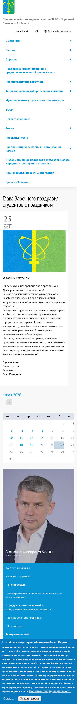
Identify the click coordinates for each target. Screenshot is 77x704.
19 (31, 445)
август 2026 (12, 395)
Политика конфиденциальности (50, 691)
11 (21, 438)
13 (42, 438)
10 (11, 438)
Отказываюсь (30, 698)
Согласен (9, 698)
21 (52, 445)
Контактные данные (18, 568)
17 (11, 445)
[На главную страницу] (9, 8)
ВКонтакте (13, 626)
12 (31, 438)
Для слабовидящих (59, 31)
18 (21, 445)
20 (42, 445)
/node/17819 (38, 516)
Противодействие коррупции (24, 617)
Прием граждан (15, 584)
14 (52, 438)
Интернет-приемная (18, 576)
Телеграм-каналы (17, 634)
